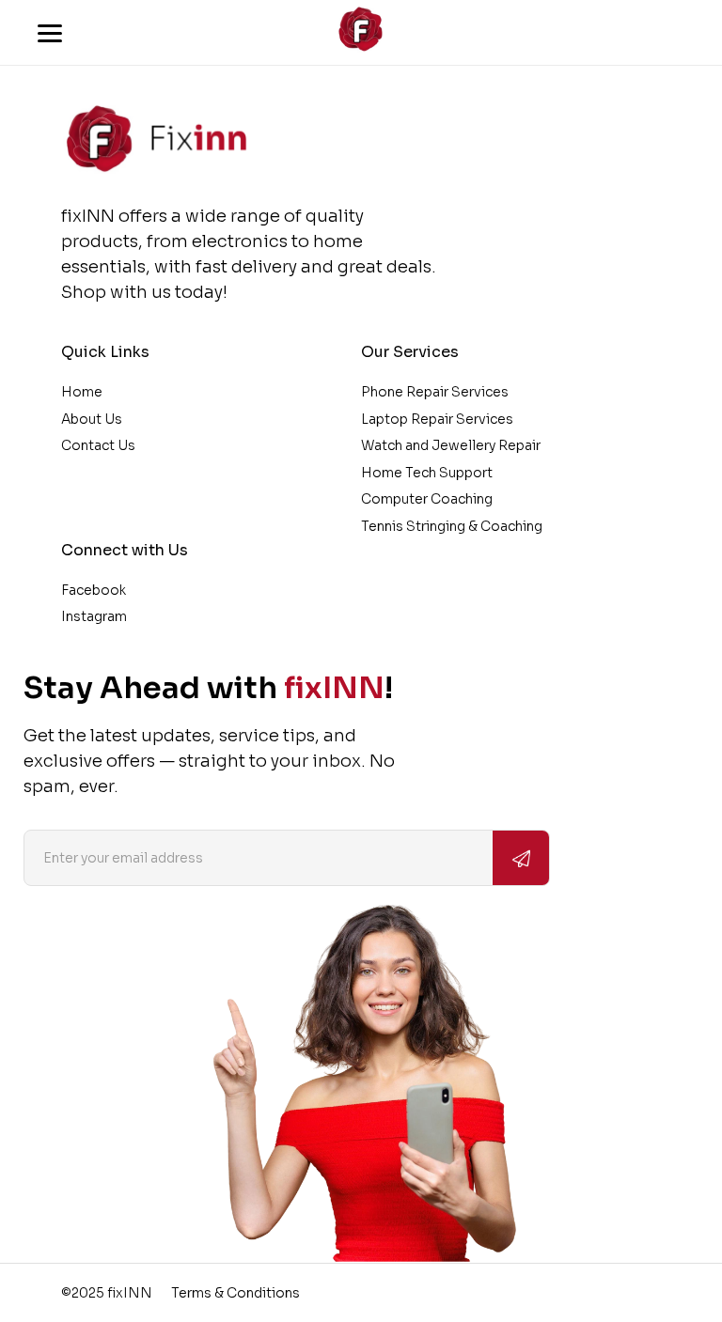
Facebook (93, 590)
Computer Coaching (427, 498)
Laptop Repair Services (437, 419)
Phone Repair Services (435, 391)
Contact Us (98, 445)
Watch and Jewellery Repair (451, 445)
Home (81, 391)
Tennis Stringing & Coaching (451, 526)
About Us (91, 419)
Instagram (94, 616)
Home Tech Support (427, 472)
